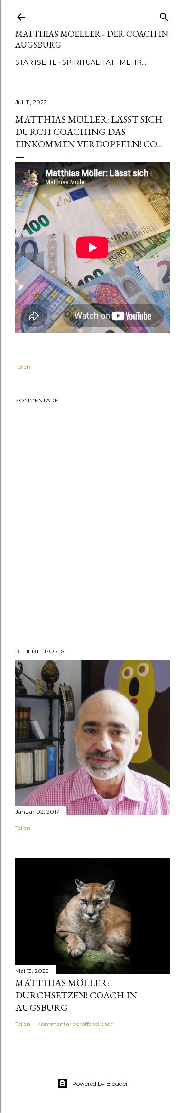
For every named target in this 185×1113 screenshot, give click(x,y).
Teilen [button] (22, 366)
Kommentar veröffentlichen (75, 1023)
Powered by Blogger (100, 1083)
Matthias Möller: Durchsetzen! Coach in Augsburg (76, 995)
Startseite (36, 62)
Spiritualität (88, 62)
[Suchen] (164, 15)
